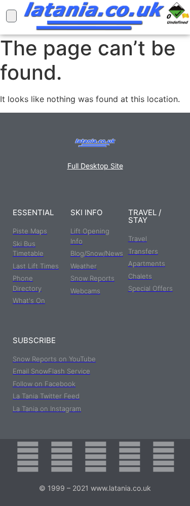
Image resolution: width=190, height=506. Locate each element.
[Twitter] (61, 456)
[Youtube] (129, 456)
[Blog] (163, 456)
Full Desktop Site (95, 165)
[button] (11, 16)
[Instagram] (95, 456)
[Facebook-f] (28, 456)
